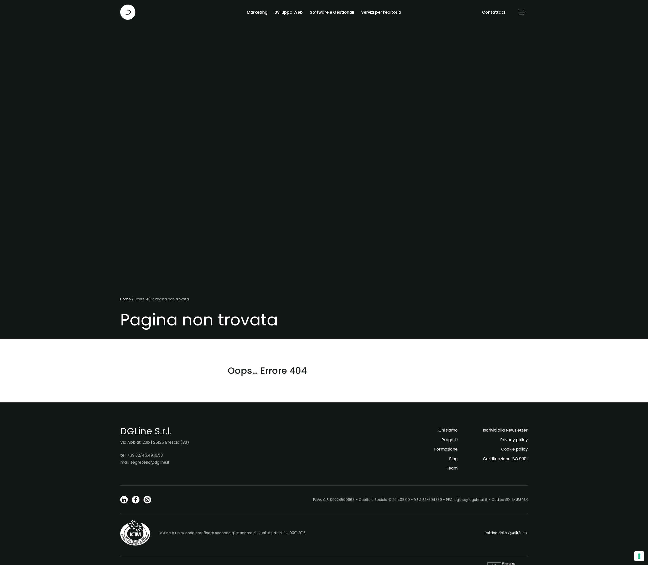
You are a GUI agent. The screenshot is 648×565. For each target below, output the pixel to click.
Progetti (449, 440)
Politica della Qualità (503, 532)
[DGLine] (127, 12)
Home (125, 299)
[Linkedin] (124, 499)
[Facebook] (135, 499)
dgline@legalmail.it (471, 499)
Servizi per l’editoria (381, 12)
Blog (453, 459)
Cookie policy (514, 449)
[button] (522, 12)
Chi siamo (448, 430)
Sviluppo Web (289, 12)
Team (452, 468)
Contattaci (493, 12)
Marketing (257, 12)
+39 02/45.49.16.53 (145, 455)
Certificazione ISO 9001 (505, 459)
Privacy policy (514, 440)
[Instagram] (147, 499)
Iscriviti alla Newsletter (505, 430)
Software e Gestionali (332, 12)
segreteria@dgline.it (150, 462)
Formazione (446, 449)
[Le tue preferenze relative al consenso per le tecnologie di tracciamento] (639, 556)
